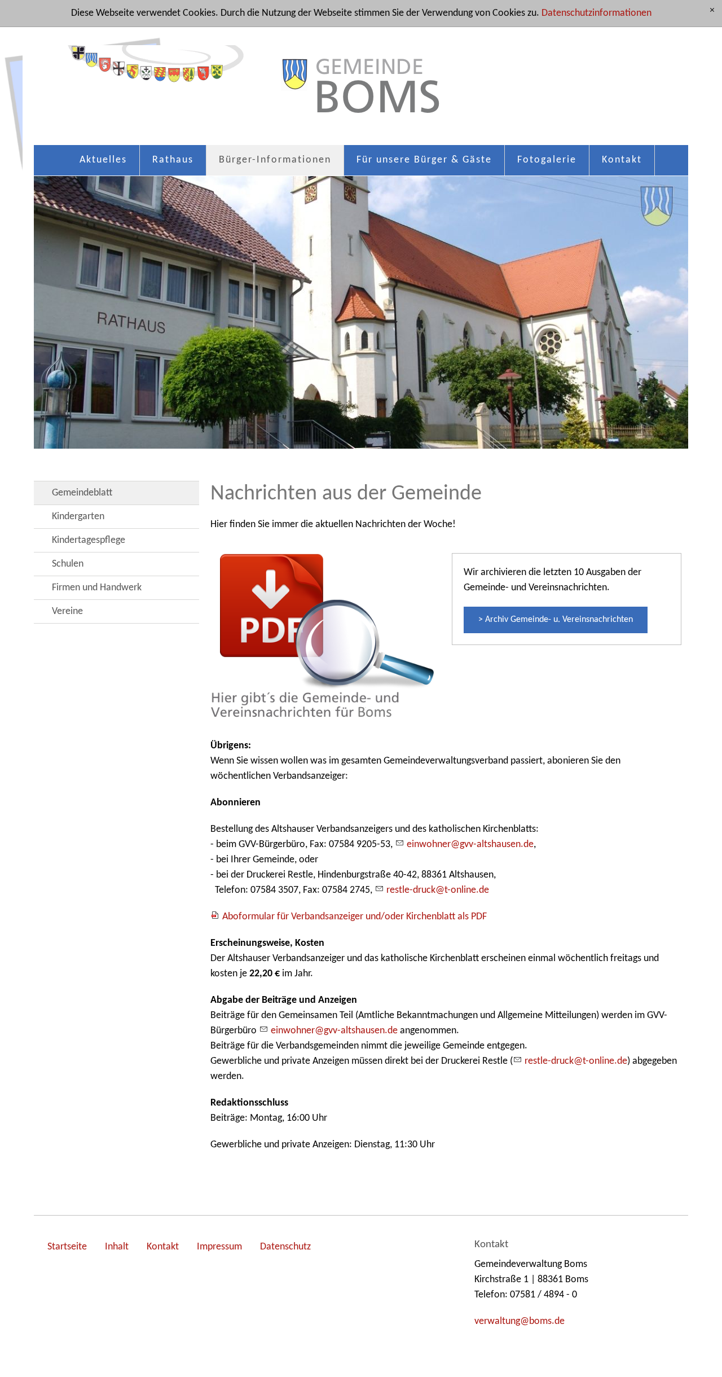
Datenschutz (285, 1247)
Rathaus (172, 160)
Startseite (67, 1247)
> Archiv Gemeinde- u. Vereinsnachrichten (555, 619)
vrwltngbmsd (517, 1321)
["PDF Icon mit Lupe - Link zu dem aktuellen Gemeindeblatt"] (325, 634)
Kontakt (622, 160)
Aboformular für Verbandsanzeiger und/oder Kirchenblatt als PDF (354, 916)
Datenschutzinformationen (596, 13)
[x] (712, 11)
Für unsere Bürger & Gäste (424, 160)
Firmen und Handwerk (97, 587)
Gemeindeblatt (82, 493)
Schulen (67, 564)
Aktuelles (103, 160)
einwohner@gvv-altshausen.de (470, 844)
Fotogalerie (546, 160)
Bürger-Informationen (275, 160)
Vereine (67, 611)
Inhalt (117, 1247)
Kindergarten (78, 516)
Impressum (219, 1247)
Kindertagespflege (88, 540)
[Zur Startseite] (361, 91)
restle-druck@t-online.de (437, 890)
